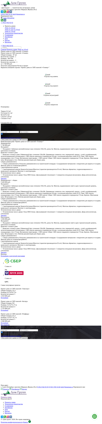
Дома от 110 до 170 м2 (12, 29)
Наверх (25, 422)
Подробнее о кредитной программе (13, 256)
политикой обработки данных (11, 138)
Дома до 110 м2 (10, 28)
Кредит (7, 40)
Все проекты (5, 325)
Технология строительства (14, 33)
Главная (3, 49)
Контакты (8, 42)
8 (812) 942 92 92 (6, 14)
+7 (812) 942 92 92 (7, 22)
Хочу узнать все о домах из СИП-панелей (14, 139)
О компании (9, 35)
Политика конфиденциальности (12, 422)
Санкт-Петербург (8, 18)
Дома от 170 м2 (10, 31)
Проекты (6, 389)
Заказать (3, 178)
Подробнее (4, 298)
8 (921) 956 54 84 (54, 387)
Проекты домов (12, 49)
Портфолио (9, 37)
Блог (6, 38)
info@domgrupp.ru (19, 14)
